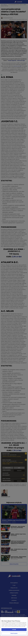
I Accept (14, 629)
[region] (14, 626)
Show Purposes (14, 633)
